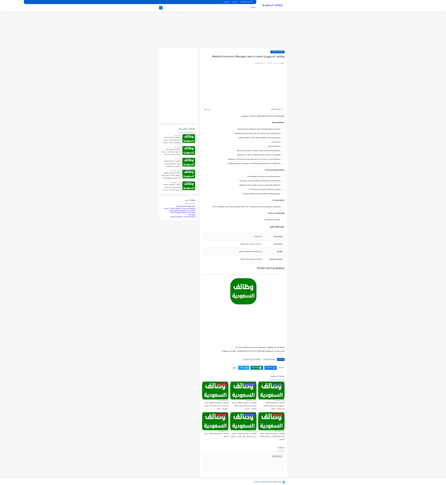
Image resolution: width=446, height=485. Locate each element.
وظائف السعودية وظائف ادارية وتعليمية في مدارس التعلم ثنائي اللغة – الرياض (172, 140)
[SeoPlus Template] (283, 482)
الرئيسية (226, 2)
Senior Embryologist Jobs (185, 206)
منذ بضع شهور (175, 170)
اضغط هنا (239, 348)
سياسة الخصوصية (247, 2)
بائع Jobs (192, 215)
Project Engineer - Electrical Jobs (183, 217)
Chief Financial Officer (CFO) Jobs (182, 213)
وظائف (253, 7)
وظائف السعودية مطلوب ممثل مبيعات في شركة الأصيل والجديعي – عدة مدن (171, 187)
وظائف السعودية (272, 5)
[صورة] (188, 138)
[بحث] (161, 8)
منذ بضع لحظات (278, 400)
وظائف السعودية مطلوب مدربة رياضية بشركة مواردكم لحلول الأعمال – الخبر (244, 406)
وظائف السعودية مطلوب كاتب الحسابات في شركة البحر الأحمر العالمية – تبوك (216, 406)
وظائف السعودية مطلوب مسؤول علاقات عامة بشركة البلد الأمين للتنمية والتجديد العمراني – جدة (171, 176)
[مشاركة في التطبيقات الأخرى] (234, 368)
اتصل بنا (235, 2)
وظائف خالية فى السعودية (252, 359)
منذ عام (177, 135)
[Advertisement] (223, 30)
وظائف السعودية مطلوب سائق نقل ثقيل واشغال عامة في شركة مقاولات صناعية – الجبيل (172, 164)
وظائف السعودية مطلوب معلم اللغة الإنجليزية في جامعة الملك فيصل (272, 437)
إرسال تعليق (277, 456)
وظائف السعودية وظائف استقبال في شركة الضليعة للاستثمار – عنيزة (274, 406)
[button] (270, 368)
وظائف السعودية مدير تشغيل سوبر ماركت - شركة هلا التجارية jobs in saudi (171, 152)
